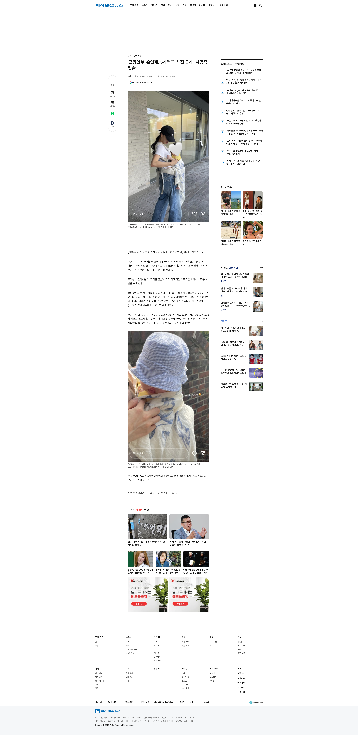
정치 (170, 5)
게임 (155, 649)
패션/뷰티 (185, 677)
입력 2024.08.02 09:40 (144, 76)
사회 (177, 5)
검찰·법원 (98, 677)
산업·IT (154, 5)
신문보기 (241, 692)
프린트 (112, 106)
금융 (96, 642)
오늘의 (231, 268)
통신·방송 (157, 646)
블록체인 (157, 657)
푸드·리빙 (185, 685)
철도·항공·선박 (131, 649)
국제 (185, 5)
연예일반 (137, 56)
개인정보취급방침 (128, 702)
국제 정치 (129, 677)
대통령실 (241, 642)
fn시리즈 (213, 677)
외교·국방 (241, 653)
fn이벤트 (241, 682)
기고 (211, 646)
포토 (239, 668)
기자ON (241, 687)
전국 (96, 688)
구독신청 (181, 702)
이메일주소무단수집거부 (163, 702)
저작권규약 (144, 702)
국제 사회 (129, 681)
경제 (163, 5)
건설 (127, 646)
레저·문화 (185, 688)
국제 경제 (129, 673)
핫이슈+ (213, 681)
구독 (112, 117)
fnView (241, 673)
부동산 (145, 5)
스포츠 (184, 681)
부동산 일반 (130, 653)
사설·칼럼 (213, 642)
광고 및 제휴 (111, 702)
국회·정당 (241, 646)
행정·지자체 (99, 681)
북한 (239, 649)
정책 (127, 642)
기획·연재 (224, 5)
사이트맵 (205, 702)
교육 (96, 685)
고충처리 (193, 702)
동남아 (193, 5)
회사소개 (98, 702)
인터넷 (156, 653)
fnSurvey (242, 678)
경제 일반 (185, 642)
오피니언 (212, 5)
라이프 (202, 5)
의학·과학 (157, 660)
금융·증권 (134, 5)
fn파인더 (213, 673)
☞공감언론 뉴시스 (137, 475)
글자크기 (112, 96)
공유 (112, 85)
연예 (183, 673)
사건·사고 (98, 673)
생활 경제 (185, 646)
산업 (155, 642)
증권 (96, 646)
